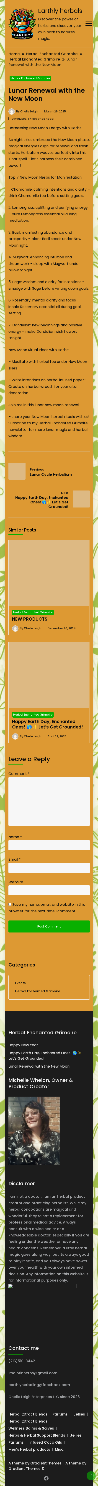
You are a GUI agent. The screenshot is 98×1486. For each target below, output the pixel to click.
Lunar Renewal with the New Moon (39, 1066)
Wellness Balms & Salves (31, 1428)
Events (20, 983)
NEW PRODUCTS (29, 619)
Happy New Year (23, 1045)
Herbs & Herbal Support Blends (36, 1435)
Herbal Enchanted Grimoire (30, 78)
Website (15, 882)
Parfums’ (60, 1414)
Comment (19, 773)
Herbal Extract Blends (28, 1414)
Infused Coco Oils (45, 1442)
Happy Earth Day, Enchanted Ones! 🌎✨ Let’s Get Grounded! (47, 724)
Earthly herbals (60, 11)
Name (15, 837)
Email (14, 859)
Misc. (59, 1449)
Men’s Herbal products (29, 1449)
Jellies (79, 1414)
